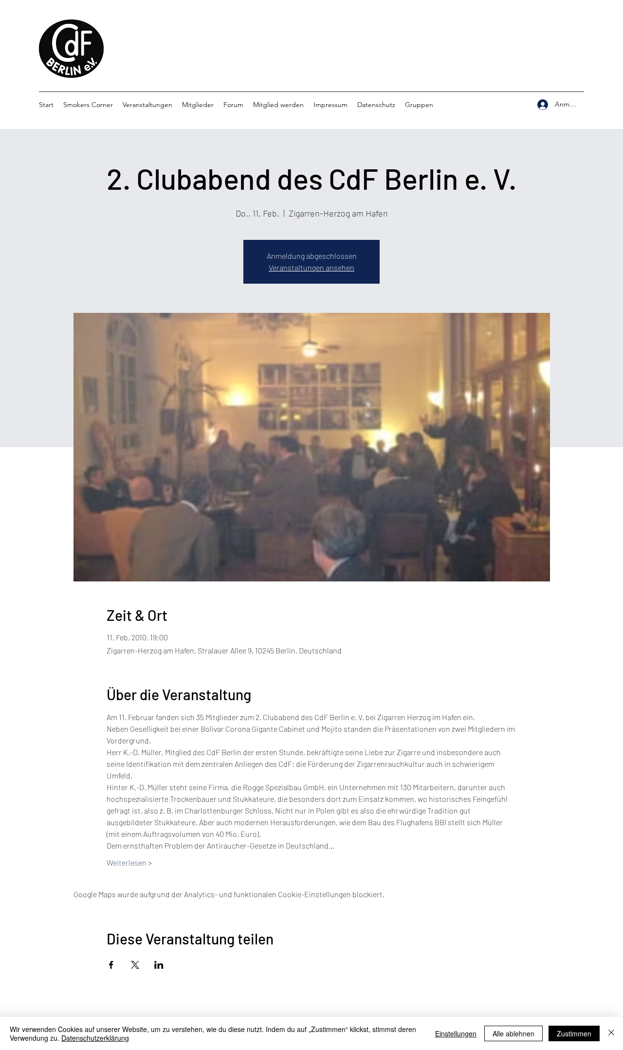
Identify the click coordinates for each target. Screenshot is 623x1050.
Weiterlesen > (129, 862)
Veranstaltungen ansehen (311, 267)
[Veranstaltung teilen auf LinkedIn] (159, 965)
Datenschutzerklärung (95, 1038)
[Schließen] (611, 1033)
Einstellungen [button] (455, 1033)
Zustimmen (574, 1033)
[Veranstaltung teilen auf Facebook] (111, 965)
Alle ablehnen (513, 1033)
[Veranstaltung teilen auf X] (135, 965)
